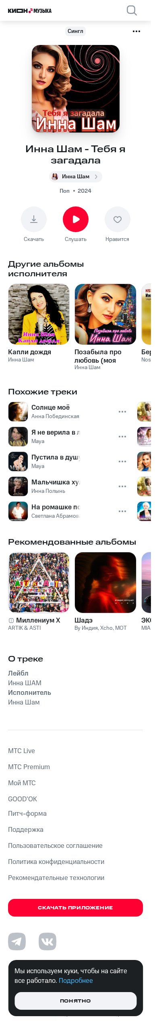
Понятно (75, 1001)
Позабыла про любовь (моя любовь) (98, 356)
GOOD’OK (22, 799)
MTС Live (21, 751)
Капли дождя (29, 352)
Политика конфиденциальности (56, 862)
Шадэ (83, 621)
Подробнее (76, 981)
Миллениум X (38, 621)
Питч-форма (27, 814)
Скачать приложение (75, 908)
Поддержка (25, 830)
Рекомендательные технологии (56, 878)
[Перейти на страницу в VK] (47, 941)
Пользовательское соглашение (55, 846)
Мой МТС (22, 783)
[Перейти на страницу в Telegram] (17, 941)
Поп (65, 191)
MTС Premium (29, 767)
